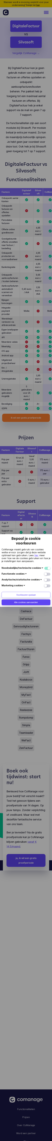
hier (36, 555)
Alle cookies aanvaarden (26, 602)
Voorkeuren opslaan (26, 595)
